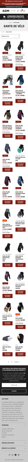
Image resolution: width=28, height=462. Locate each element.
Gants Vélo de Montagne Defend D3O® (7, 225)
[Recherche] (17, 11)
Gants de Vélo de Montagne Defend (7, 126)
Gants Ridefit (18, 318)
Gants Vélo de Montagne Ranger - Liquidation (20, 92)
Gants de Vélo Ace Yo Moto (7, 316)
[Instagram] (12, 456)
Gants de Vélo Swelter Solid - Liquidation (19, 58)
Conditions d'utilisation (8, 435)
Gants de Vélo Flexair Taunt (6, 287)
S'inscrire (14, 391)
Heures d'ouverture (7, 431)
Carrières (4, 433)
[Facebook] (9, 456)
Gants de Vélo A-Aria (6, 347)
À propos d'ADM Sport (8, 429)
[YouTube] (18, 456)
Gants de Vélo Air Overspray (20, 285)
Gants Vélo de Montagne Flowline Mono (19, 257)
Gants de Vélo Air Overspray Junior (20, 222)
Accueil (10, 22)
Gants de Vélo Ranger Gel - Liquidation (19, 127)
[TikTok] (15, 456)
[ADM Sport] (9, 11)
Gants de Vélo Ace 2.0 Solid (20, 157)
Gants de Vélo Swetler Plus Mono (6, 257)
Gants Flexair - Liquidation (6, 91)
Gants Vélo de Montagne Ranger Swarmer (20, 193)
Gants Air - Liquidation (5, 57)
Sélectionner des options (7, 65)
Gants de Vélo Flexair (6, 160)
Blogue (4, 437)
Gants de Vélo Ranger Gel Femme (6, 193)
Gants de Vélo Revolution (19, 347)
